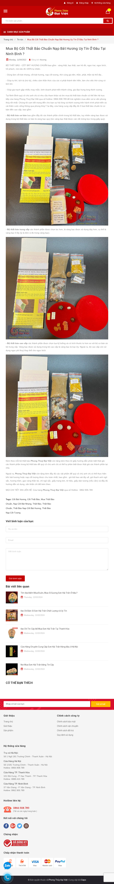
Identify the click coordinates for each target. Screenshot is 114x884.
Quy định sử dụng (65, 735)
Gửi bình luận (15, 578)
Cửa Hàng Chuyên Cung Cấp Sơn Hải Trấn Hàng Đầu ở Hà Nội (49, 647)
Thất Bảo (37, 504)
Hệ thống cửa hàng (102, 3)
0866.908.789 (17, 768)
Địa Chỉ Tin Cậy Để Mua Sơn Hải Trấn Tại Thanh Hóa (45, 629)
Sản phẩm (8, 730)
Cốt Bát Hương (19, 499)
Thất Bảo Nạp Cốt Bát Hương (27, 508)
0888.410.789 (17, 779)
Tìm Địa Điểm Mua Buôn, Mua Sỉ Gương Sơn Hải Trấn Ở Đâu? (49, 593)
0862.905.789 (17, 790)
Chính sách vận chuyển (67, 726)
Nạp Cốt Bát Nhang (22, 504)
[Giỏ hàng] (109, 11)
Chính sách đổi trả (65, 730)
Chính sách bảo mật (66, 721)
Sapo (83, 880)
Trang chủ (8, 721)
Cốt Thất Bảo (33, 499)
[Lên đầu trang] (107, 439)
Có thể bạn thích (19, 682)
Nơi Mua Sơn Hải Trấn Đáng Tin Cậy (37, 665)
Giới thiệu (8, 726)
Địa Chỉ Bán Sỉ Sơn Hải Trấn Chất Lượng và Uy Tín (44, 611)
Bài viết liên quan (17, 586)
